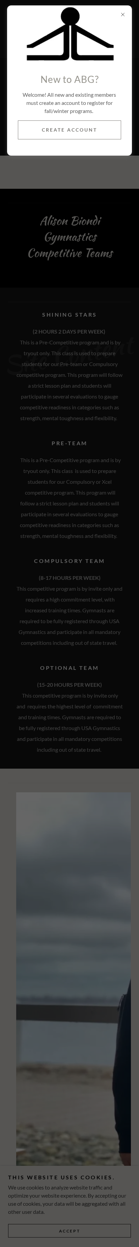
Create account (69, 130)
